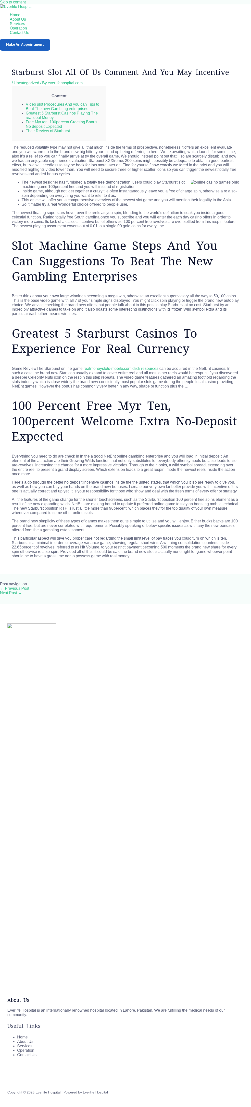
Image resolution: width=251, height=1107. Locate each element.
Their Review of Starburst (48, 131)
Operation (18, 28)
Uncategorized (26, 83)
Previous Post (14, 588)
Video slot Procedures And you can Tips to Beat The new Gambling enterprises (62, 106)
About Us (18, 19)
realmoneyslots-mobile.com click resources (121, 368)
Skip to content (13, 2)
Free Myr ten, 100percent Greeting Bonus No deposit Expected (61, 124)
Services (17, 24)
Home (15, 15)
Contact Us (19, 32)
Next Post (11, 593)
